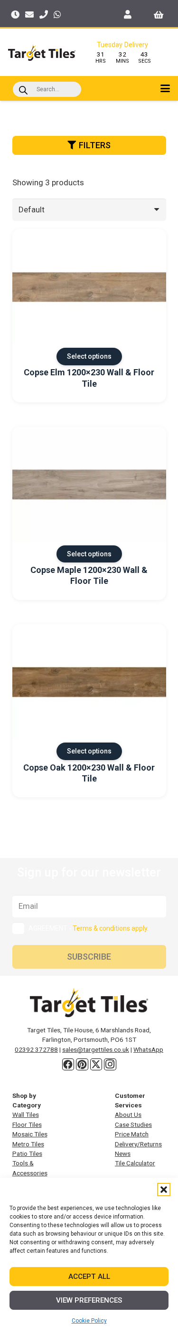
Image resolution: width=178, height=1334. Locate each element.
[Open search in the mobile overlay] (47, 89)
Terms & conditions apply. (111, 928)
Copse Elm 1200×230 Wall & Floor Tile (89, 377)
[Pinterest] (82, 1064)
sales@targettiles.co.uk (95, 1049)
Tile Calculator (135, 1163)
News (123, 1153)
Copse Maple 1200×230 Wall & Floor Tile (89, 575)
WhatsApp (148, 1049)
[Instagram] (110, 1064)
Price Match (132, 1134)
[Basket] (158, 14)
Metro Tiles (28, 1144)
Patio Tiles (27, 1153)
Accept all (89, 1276)
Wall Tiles (25, 1114)
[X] (96, 1064)
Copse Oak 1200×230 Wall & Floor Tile (89, 772)
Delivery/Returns (138, 1144)
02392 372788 (36, 1049)
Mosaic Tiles (29, 1134)
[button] (164, 1189)
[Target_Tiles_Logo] (41, 52)
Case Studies (133, 1124)
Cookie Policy (89, 1320)
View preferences (89, 1300)
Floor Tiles (27, 1124)
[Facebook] (68, 1064)
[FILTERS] (89, 158)
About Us (128, 1114)
